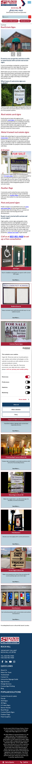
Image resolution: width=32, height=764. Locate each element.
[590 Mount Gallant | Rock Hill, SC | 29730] (20, 8)
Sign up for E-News (21, 731)
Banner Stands (5, 707)
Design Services (6, 684)
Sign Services (5, 681)
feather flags (14, 195)
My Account (7, 728)
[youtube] (10, 661)
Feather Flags (5, 714)
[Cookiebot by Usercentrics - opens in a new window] (23, 348)
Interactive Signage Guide (9, 679)
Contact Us (4, 677)
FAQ (13, 728)
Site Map (12, 731)
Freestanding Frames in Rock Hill (16, 457)
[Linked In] (6, 661)
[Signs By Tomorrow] (9, 5)
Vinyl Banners (16, 608)
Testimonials (5, 675)
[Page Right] (19, 54)
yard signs (11, 120)
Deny (16, 414)
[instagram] (14, 661)
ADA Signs (16, 268)
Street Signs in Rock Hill (16, 570)
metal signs (4, 138)
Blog (2, 688)
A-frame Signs (5, 705)
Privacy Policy (19, 728)
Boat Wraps (5, 710)
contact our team (13, 232)
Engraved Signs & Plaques (16, 419)
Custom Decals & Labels (9, 696)
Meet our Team (6, 672)
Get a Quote (9, 762)
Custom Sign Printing (8, 686)
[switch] (27, 382)
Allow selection (16, 409)
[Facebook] (2, 661)
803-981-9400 (17, 10)
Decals (3, 698)
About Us (4, 670)
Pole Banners (16, 532)
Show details (23, 399)
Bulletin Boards (16, 306)
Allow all (16, 404)
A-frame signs (8, 176)
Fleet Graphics (6, 717)
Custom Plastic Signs (16, 344)
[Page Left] (13, 54)
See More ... (16, 280)
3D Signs (4, 703)
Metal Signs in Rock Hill (16, 495)
